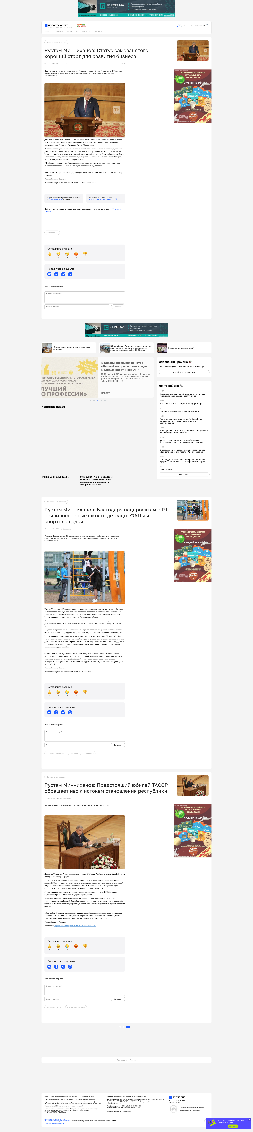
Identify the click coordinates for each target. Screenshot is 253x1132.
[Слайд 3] (97, 400)
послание (89, 753)
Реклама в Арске (83, 31)
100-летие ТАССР (53, 1007)
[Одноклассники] (56, 274)
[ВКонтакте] (49, 274)
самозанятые (52, 232)
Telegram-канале (55, 199)
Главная (48, 31)
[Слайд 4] (101, 400)
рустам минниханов (55, 753)
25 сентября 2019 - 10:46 (51, 798)
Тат (184, 26)
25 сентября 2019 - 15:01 (51, 63)
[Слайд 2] (94, 400)
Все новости (184, 474)
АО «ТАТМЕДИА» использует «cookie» (57, 1120)
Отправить (118, 307)
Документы (122, 1060)
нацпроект (74, 753)
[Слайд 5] (105, 400)
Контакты (98, 31)
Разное (133, 1060)
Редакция (58, 31)
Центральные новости (56, 42)
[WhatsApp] (70, 274)
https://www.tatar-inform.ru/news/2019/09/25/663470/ (75, 926)
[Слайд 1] (90, 400)
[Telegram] (63, 274)
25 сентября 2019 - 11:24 (51, 528)
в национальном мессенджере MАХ (103, 199)
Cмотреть (233, 1126)
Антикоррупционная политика (55, 1119)
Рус (174, 26)
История (69, 31)
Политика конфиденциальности (55, 1123)
